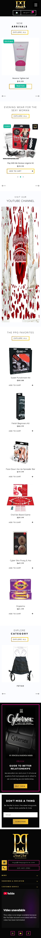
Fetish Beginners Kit (20, 423)
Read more (21, 86)
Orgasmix (20, 606)
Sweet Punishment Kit (20, 377)
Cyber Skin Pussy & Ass (20, 560)
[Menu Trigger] (36, 5)
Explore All (19, 32)
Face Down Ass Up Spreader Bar (20, 469)
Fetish (20, 686)
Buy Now (20, 786)
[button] (17, 177)
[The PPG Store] (20, 5)
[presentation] (4, 96)
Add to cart (15, 171)
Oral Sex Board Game (20, 515)
